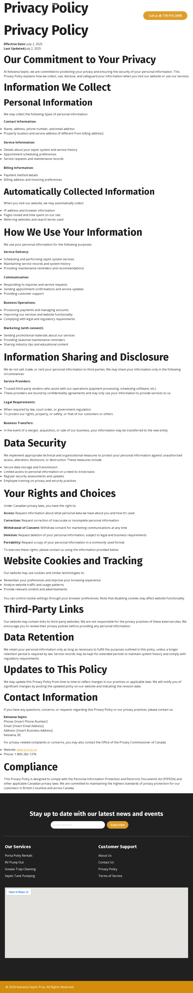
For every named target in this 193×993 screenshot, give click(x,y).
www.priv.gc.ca (27, 750)
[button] (101, 16)
